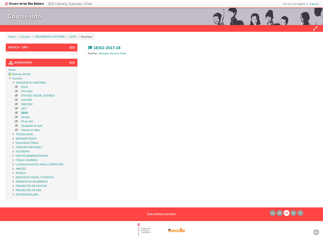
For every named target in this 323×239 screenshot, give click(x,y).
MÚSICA (21, 172)
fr (300, 213)
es (293, 213)
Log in (314, 3)
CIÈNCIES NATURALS (29, 147)
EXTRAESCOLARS (27, 194)
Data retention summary (161, 213)
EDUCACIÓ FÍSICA (27, 142)
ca (272, 213)
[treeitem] (41, 70)
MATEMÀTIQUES (26, 138)
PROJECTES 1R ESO (28, 190)
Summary (86, 36)
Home (12, 69)
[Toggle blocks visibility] (315, 28)
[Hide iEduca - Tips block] (71, 48)
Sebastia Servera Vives (112, 53)
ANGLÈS (21, 168)
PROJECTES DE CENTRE (31, 185)
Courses (17, 78)
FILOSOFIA (23, 151)
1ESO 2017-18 (106, 48)
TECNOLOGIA (24, 134)
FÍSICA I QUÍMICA (26, 160)
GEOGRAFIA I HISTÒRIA (31, 82)
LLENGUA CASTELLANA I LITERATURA (39, 164)
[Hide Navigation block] (71, 63)
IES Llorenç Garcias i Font (70, 4)
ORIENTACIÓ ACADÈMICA (32, 181)
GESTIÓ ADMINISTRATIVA (32, 155)
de (279, 213)
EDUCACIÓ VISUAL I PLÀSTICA (35, 177)
